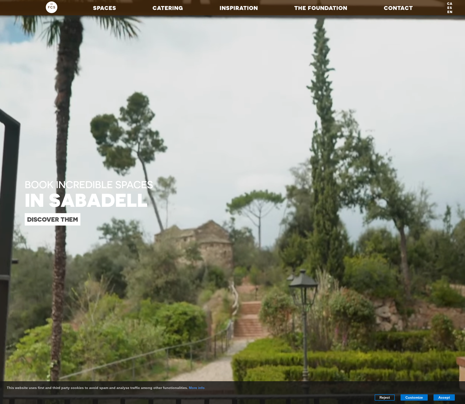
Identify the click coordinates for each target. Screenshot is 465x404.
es (449, 8)
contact (398, 7)
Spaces (104, 7)
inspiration (239, 7)
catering (168, 7)
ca (450, 3)
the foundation (320, 7)
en (449, 12)
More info (197, 388)
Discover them (52, 219)
